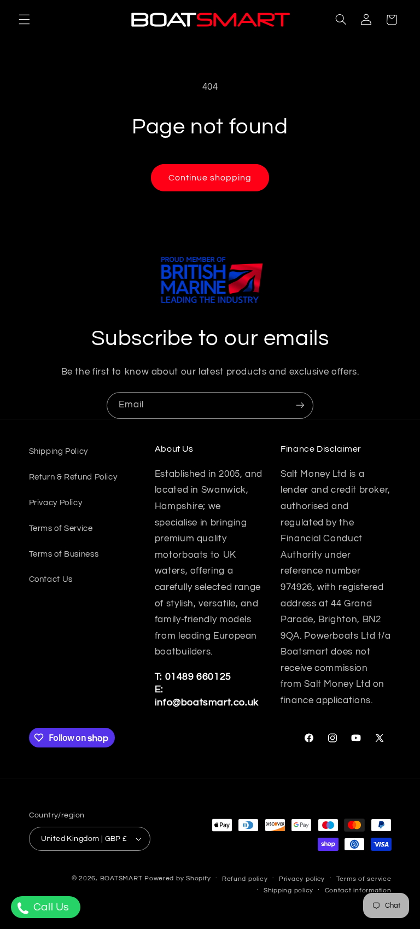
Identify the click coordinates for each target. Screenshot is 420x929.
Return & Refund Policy (73, 477)
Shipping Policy (58, 451)
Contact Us (51, 579)
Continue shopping (210, 177)
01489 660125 (198, 676)
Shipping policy (288, 890)
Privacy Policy (56, 503)
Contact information (358, 890)
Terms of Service (61, 528)
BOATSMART (121, 878)
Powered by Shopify (177, 878)
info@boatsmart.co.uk (207, 702)
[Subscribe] (300, 405)
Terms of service (364, 879)
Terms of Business (64, 554)
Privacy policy (302, 879)
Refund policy (245, 879)
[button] (24, 19)
